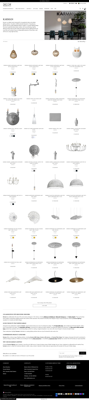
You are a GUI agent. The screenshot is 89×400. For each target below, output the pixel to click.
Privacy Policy (61, 385)
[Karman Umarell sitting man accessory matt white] (76, 117)
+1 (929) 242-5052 (28, 373)
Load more (44, 305)
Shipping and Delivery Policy (44, 385)
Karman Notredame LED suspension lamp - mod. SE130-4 (55, 229)
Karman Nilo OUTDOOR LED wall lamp (12, 262)
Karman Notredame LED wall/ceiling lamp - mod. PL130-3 (34, 229)
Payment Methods (6, 369)
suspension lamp (53, 338)
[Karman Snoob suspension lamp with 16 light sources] (13, 184)
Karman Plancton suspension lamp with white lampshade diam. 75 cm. (55, 196)
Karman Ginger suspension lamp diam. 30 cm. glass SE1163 (13, 66)
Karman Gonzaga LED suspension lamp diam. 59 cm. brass (76, 292)
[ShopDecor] (7, 5)
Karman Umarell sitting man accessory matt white (76, 129)
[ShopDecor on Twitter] (74, 3)
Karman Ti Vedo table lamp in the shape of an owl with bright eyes (12, 99)
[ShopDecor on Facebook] (69, 3)
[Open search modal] (80, 8)
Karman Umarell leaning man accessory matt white (13, 162)
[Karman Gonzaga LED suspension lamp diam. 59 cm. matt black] (55, 280)
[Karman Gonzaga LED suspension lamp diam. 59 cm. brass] (76, 280)
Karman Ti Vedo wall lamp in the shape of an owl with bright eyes (76, 66)
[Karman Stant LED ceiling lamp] (34, 87)
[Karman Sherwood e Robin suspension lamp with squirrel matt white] (55, 87)
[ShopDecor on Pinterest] (73, 3)
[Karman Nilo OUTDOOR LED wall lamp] (13, 251)
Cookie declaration (79, 385)
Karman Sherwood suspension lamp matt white (34, 196)
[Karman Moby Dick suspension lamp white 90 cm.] (13, 280)
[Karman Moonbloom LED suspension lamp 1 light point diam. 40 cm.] (76, 251)
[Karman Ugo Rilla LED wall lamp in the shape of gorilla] (34, 150)
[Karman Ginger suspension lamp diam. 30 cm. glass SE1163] (13, 54)
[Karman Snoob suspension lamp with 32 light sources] (76, 150)
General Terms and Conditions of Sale (10, 385)
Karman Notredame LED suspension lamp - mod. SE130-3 (76, 229)
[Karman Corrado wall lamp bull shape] (13, 117)
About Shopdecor (6, 367)
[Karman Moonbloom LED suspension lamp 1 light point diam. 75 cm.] (55, 251)
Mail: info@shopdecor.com (29, 378)
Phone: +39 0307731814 (29, 371)
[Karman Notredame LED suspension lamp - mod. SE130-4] (55, 217)
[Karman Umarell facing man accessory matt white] (55, 150)
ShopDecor (12, 394)
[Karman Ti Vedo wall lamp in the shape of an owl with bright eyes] (76, 54)
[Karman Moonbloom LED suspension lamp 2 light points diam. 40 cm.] (34, 251)
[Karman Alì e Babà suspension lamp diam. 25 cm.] (34, 117)
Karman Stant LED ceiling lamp (34, 98)
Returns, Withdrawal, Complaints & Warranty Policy (27, 385)
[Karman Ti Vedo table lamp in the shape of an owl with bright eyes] (13, 87)
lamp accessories (37, 338)
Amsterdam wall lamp (25, 327)
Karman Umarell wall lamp (55, 128)
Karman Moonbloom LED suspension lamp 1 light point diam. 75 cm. (55, 263)
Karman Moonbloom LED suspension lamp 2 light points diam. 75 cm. (76, 99)
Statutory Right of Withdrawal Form (31, 367)
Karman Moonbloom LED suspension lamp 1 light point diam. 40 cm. (76, 263)
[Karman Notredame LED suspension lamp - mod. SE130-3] (76, 217)
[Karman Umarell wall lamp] (55, 117)
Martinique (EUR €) (7, 392)
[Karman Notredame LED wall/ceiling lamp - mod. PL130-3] (34, 217)
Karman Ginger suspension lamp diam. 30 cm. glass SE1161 (34, 66)
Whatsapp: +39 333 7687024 (30, 376)
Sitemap (4, 373)
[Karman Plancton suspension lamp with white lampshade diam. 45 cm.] (76, 184)
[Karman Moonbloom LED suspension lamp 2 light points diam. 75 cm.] (76, 87)
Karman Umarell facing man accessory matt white (55, 162)
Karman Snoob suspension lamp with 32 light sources (76, 162)
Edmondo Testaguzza (61, 317)
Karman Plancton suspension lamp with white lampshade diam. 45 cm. (76, 196)
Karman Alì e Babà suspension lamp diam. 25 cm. (34, 129)
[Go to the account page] (83, 8)
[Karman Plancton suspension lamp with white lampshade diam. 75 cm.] (55, 184)
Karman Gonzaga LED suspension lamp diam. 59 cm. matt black (55, 292)
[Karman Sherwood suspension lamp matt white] (34, 184)
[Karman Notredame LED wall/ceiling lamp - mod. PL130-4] (13, 217)
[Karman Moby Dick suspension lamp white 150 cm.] (34, 280)
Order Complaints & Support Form (31, 369)
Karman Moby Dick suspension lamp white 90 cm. (12, 292)
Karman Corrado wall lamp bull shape (12, 128)
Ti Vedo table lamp (58, 325)
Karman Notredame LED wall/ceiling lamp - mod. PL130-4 (13, 229)
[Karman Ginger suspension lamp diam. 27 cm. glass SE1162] (55, 54)
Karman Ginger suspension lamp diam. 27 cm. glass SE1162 (55, 66)
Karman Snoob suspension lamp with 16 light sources (12, 196)
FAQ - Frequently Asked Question (9, 371)
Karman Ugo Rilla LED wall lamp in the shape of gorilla (34, 162)
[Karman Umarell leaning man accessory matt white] (13, 150)
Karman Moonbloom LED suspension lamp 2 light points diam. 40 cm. (34, 263)
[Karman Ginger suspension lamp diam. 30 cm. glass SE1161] (34, 54)
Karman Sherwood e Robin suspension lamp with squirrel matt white (55, 99)
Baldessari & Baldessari (49, 317)
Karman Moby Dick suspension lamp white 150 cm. (33, 292)
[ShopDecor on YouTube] (76, 3)
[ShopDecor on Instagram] (71, 3)
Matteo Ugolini (71, 317)
